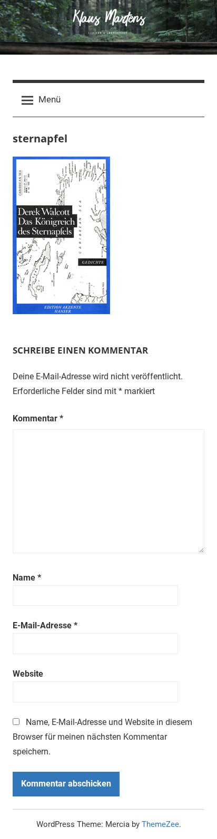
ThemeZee (160, 824)
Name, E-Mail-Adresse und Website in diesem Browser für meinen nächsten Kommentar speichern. (102, 737)
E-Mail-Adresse (45, 625)
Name (27, 578)
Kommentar (38, 418)
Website (28, 674)
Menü (49, 99)
